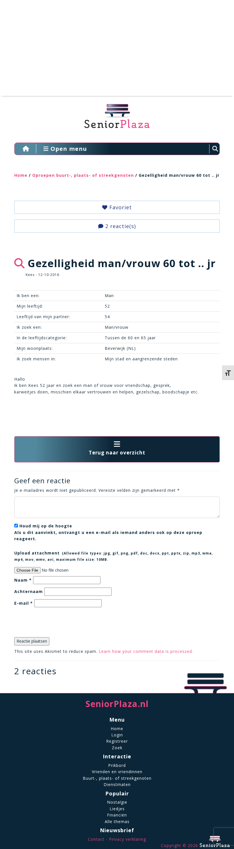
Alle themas (117, 821)
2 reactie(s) (120, 226)
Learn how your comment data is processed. (146, 651)
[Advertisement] (112, 51)
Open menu (68, 149)
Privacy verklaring (127, 839)
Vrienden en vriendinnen (117, 771)
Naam (23, 580)
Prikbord (117, 765)
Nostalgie (117, 802)
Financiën (117, 815)
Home (20, 175)
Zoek (117, 747)
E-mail (23, 603)
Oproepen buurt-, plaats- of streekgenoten (83, 175)
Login (117, 735)
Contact (96, 839)
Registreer (117, 741)
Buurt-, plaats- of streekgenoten (117, 778)
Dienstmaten (117, 784)
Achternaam (28, 591)
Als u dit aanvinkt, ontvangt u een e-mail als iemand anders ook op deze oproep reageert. (108, 532)
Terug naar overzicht (117, 452)
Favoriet (120, 207)
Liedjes (117, 808)
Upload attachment (113, 556)
